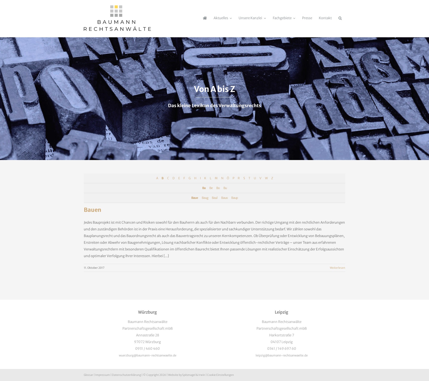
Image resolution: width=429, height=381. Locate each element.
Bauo (224, 198)
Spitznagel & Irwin (193, 375)
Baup (234, 198)
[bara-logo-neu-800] (117, 7)
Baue (194, 198)
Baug (205, 198)
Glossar (88, 375)
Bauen (92, 209)
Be (211, 188)
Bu (225, 188)
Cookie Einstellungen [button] (220, 375)
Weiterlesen (337, 267)
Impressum (102, 375)
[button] (340, 18)
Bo (218, 188)
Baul (214, 198)
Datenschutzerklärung (126, 375)
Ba (204, 188)
